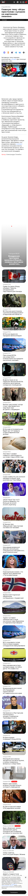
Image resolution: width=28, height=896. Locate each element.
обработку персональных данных (9, 885)
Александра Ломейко (13, 154)
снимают (19, 144)
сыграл (13, 59)
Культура (4, 20)
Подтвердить (14, 892)
